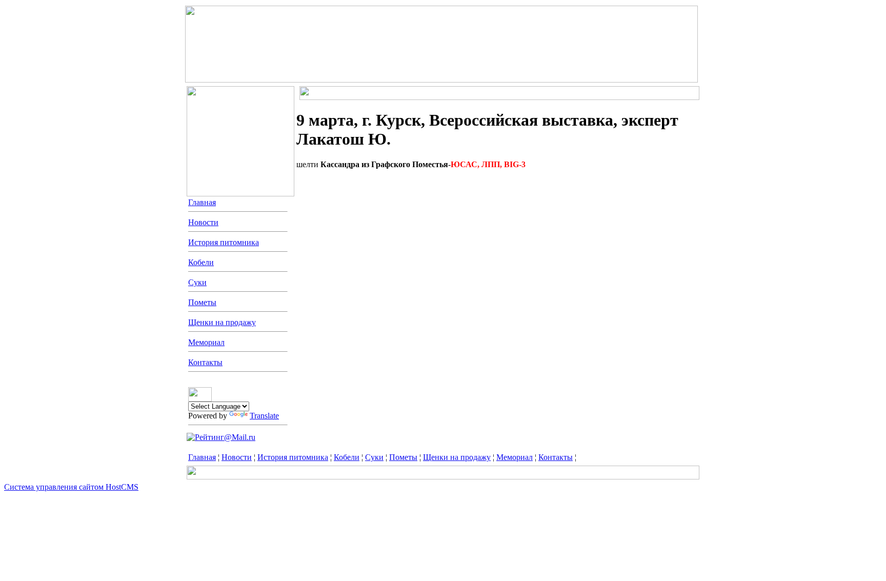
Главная (202, 202)
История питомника (223, 242)
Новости (203, 222)
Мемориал (206, 342)
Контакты (205, 362)
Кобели (201, 262)
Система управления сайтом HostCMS (71, 487)
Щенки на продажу (222, 322)
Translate (264, 415)
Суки (197, 282)
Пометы (202, 302)
